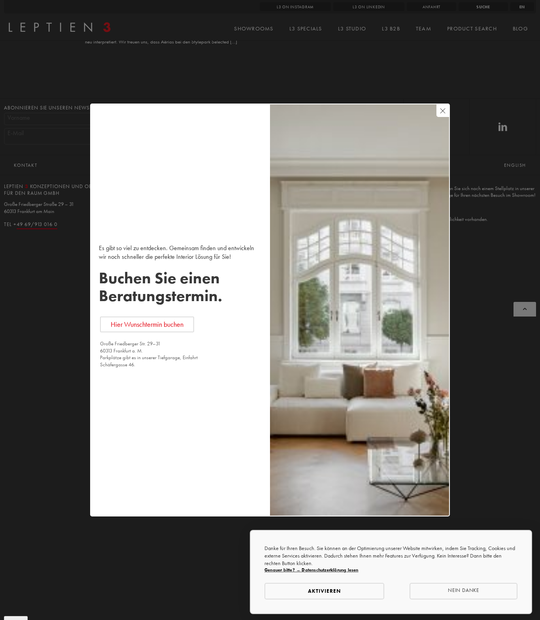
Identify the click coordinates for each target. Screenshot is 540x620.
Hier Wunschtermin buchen (147, 324)
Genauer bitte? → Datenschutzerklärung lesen (311, 570)
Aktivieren (324, 591)
